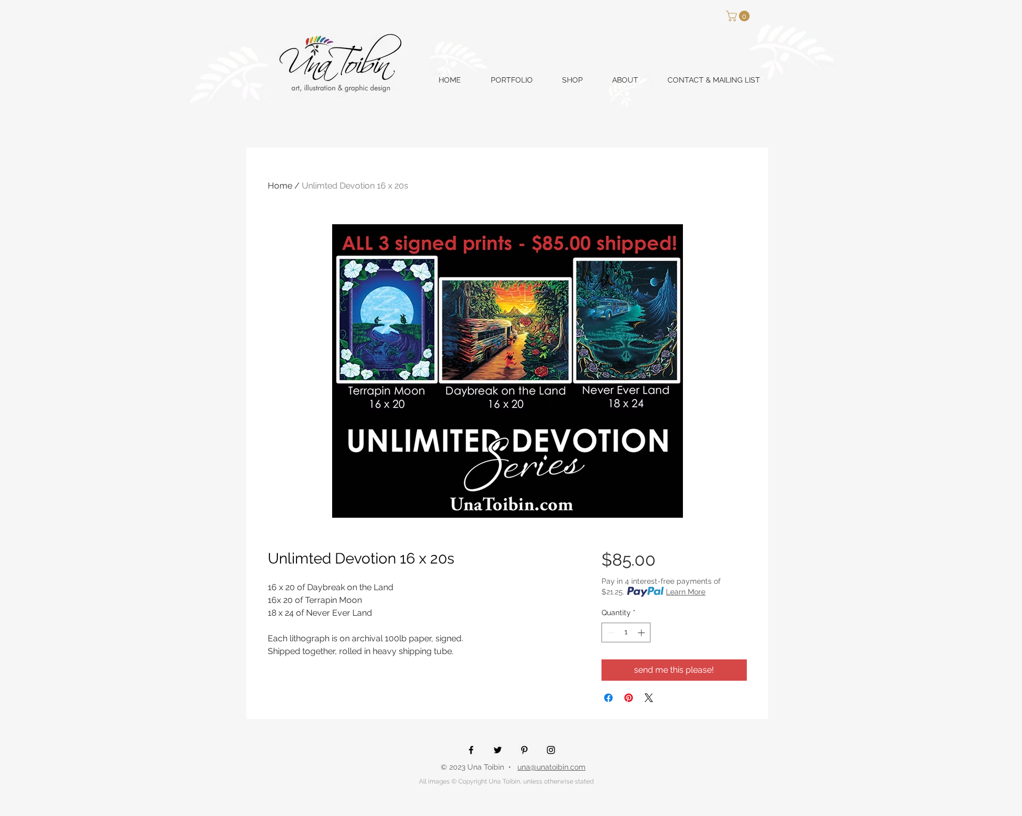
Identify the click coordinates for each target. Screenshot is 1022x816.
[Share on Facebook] (608, 697)
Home (280, 186)
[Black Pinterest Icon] (524, 750)
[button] (739, 16)
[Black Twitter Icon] (497, 750)
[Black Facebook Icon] (471, 750)
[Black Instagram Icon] (551, 750)
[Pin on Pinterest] (628, 697)
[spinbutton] (626, 632)
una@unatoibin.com (551, 767)
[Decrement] (609, 632)
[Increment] (642, 632)
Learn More (685, 591)
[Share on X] (648, 697)
